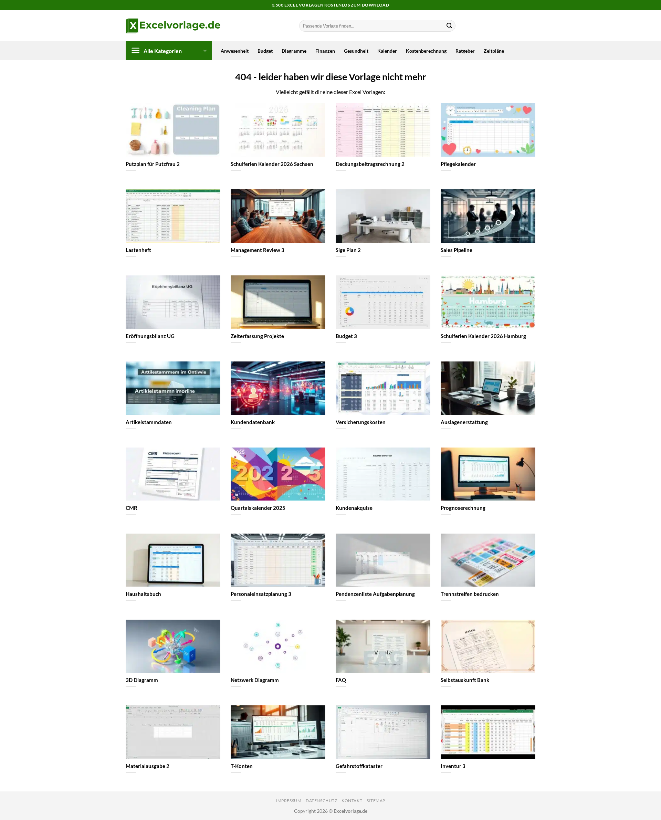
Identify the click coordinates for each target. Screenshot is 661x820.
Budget (265, 51)
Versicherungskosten (361, 422)
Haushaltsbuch (143, 594)
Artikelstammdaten (149, 422)
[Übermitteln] (449, 26)
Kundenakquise (354, 508)
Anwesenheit (235, 51)
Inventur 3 (453, 766)
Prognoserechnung (463, 508)
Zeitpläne (494, 51)
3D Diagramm (142, 680)
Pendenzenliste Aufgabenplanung (375, 594)
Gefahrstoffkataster (359, 766)
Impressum (289, 800)
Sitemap (376, 800)
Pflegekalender (458, 164)
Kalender (387, 51)
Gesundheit (356, 51)
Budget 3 (346, 336)
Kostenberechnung (426, 51)
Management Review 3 (257, 250)
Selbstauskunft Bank (465, 680)
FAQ (341, 680)
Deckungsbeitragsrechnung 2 (370, 164)
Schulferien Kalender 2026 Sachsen (272, 164)
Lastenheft (138, 250)
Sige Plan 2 (348, 250)
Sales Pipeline (456, 250)
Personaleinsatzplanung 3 (261, 594)
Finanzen (325, 51)
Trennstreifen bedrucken (470, 594)
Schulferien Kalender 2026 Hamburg (483, 336)
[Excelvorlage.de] (173, 26)
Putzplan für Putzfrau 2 (153, 164)
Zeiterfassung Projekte (257, 336)
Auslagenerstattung (464, 422)
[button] (169, 50)
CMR (131, 508)
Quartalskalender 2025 (258, 508)
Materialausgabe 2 (147, 766)
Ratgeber (465, 51)
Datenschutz (321, 800)
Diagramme (294, 51)
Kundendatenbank (253, 422)
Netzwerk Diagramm (255, 680)
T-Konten (242, 766)
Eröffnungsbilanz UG (150, 336)
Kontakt (352, 800)
